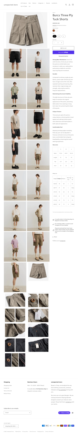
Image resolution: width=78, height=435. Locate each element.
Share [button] (55, 236)
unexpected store (10, 431)
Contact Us (6, 388)
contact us (68, 402)
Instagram (62, 241)
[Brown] (54, 31)
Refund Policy (7, 393)
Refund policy (18, 431)
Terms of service (33, 431)
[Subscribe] (29, 412)
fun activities (62, 390)
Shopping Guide (8, 385)
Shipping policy (40, 431)
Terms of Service (8, 390)
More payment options (63, 56)
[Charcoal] (57, 31)
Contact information (49, 431)
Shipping (55, 25)
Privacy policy (25, 431)
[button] (41, 3)
